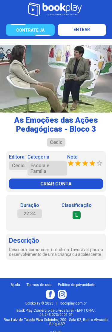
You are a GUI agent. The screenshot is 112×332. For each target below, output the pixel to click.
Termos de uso (39, 285)
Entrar (81, 29)
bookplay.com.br (73, 303)
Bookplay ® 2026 (39, 303)
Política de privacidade (76, 285)
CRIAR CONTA (56, 184)
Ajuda (15, 285)
